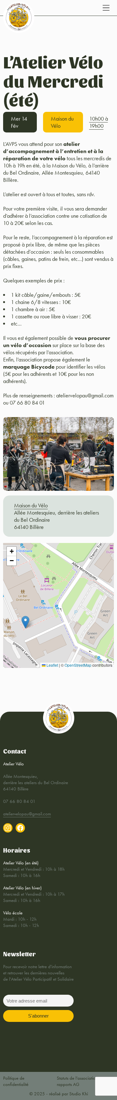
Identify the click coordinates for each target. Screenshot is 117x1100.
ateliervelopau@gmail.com (27, 814)
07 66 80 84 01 (19, 801)
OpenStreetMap (78, 665)
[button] (25, 622)
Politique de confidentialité (15, 1081)
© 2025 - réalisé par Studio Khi (58, 1094)
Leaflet (52, 665)
